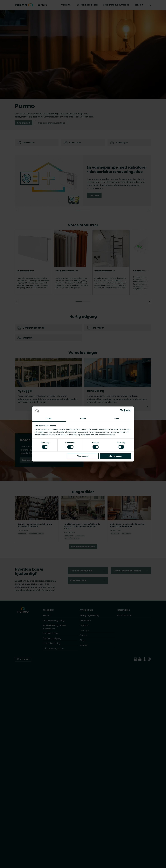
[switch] (70, 447)
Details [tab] (83, 418)
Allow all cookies (115, 456)
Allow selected (82, 456)
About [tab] (116, 418)
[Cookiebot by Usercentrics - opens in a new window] (121, 410)
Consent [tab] (49, 418)
